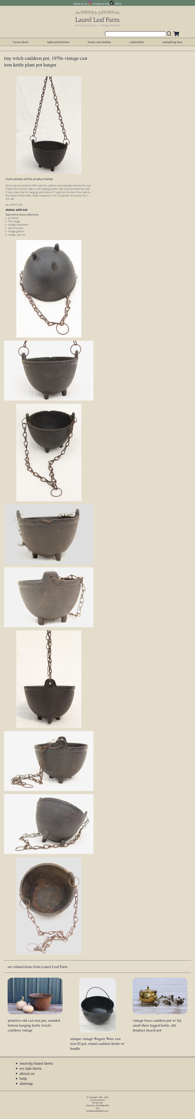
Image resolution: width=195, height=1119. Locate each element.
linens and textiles (99, 42)
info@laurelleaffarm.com (97, 1111)
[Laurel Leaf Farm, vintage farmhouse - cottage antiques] (97, 18)
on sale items (31, 1068)
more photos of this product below (29, 179)
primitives (13, 218)
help (23, 1078)
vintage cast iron (16, 234)
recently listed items (36, 1063)
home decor (21, 42)
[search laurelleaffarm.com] (170, 34)
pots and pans (15, 228)
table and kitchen (58, 42)
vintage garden (16, 231)
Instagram (98, 3)
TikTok (118, 3)
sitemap (26, 1083)
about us (27, 1073)
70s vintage (14, 221)
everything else (172, 42)
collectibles (136, 42)
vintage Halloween (18, 224)
